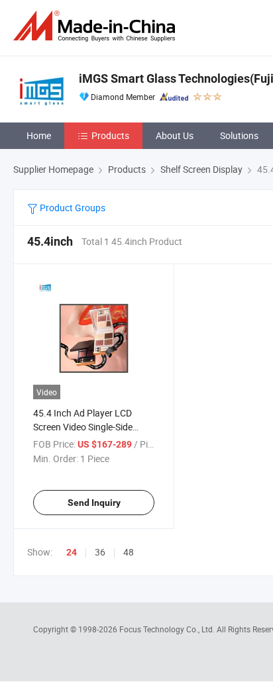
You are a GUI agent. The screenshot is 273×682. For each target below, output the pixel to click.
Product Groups (71, 207)
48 (128, 552)
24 (71, 552)
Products (110, 135)
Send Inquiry (94, 502)
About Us (174, 135)
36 (100, 552)
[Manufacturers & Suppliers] (96, 26)
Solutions (239, 135)
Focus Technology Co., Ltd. (168, 629)
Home (39, 135)
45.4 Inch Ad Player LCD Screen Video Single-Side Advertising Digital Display (86, 427)
